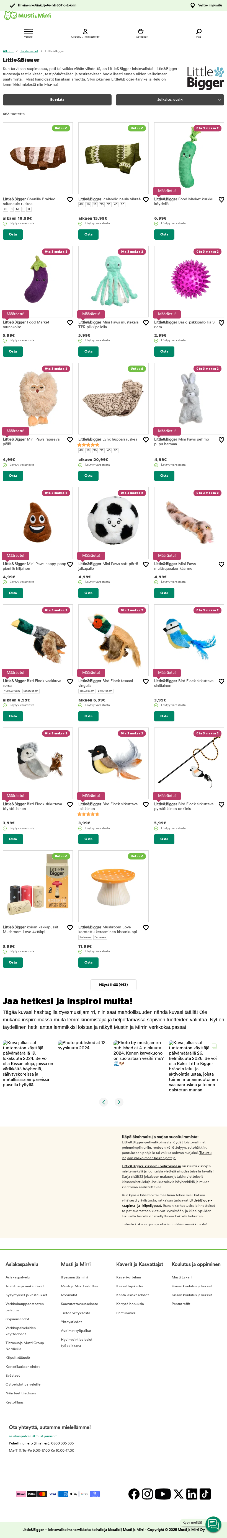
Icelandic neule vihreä (109, 199)
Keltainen (85, 937)
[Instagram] (147, 1494)
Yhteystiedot (71, 1322)
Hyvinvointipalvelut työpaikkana (76, 1343)
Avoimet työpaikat (76, 1331)
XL (28, 209)
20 (88, 204)
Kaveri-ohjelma (128, 1277)
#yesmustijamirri (74, 1277)
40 (115, 204)
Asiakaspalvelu (18, 1277)
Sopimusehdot (17, 1319)
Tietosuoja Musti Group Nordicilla (25, 1346)
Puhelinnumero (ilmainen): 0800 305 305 (41, 1443)
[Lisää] (70, 200)
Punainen (100, 937)
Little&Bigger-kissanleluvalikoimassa (151, 1166)
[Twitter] (178, 1494)
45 (81, 204)
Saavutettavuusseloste (79, 1304)
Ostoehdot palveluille (23, 1384)
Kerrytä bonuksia (130, 1304)
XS (5, 209)
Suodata (57, 100)
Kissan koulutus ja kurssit (192, 1295)
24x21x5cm (105, 691)
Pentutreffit (181, 1304)
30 (102, 204)
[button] (28, 1066)
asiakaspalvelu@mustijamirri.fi (33, 1436)
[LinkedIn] (191, 1494)
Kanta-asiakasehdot (132, 1295)
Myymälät (69, 1295)
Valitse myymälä (210, 5)
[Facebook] (133, 1494)
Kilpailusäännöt (18, 1358)
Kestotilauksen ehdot (23, 1367)
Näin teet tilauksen (21, 1393)
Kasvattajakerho (129, 1286)
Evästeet (13, 1376)
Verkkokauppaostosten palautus (25, 1307)
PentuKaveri (126, 1313)
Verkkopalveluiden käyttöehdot (21, 1331)
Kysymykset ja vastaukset (26, 1295)
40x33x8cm (86, 691)
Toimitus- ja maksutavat (25, 1286)
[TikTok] (204, 1494)
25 (95, 204)
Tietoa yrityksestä (75, 1313)
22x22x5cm (31, 691)
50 (122, 204)
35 (108, 204)
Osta (13, 234)
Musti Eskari (182, 1277)
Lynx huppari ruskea (107, 439)
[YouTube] (163, 1494)
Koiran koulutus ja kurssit (192, 1286)
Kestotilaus (15, 1402)
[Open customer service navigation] (214, 1525)
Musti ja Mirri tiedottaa (79, 1286)
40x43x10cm (12, 691)
